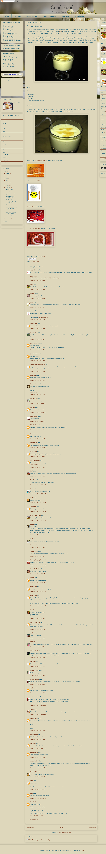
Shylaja (32, 688)
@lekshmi (33, 375)
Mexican (103, 129)
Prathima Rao (34, 610)
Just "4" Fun (39, 181)
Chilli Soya (5, 67)
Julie (31, 538)
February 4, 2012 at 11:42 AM (38, 606)
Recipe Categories (31, 16)
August (8, 173)
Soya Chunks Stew (7, 60)
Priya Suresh (33, 451)
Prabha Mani (33, 332)
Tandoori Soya (6, 56)
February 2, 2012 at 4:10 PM (37, 298)
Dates (4, 131)
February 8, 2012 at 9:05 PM (37, 777)
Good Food (62, 7)
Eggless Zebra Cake (7, 25)
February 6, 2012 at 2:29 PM (37, 666)
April (7, 183)
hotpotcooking (34, 734)
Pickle (102, 140)
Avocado (33, 261)
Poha (4, 152)
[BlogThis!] (30, 259)
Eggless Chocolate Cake (8, 37)
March (7, 185)
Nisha (31, 780)
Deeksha (32, 407)
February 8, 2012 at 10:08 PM (38, 798)
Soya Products (6, 155)
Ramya (32, 489)
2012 (5, 171)
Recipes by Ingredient (49, 16)
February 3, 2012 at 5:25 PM (37, 556)
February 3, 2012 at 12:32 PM (38, 520)
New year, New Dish (32, 207)
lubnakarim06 (34, 752)
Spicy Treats (33, 276)
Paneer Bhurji (9, 191)
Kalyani (32, 293)
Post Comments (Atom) (65, 832)
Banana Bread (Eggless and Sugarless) (12, 40)
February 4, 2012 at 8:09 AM (37, 583)
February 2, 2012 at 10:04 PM (38, 403)
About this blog (79, 16)
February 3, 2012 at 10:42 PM (38, 565)
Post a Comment (33, 820)
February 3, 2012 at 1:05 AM (37, 421)
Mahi (31, 498)
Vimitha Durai (34, 425)
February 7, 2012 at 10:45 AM (38, 705)
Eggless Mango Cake (8, 26)
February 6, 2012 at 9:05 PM (37, 693)
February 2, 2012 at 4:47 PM (37, 320)
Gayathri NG (33, 772)
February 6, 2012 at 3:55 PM (37, 675)
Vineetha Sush (34, 651)
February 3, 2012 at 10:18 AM (38, 494)
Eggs (4, 134)
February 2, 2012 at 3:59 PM (37, 289)
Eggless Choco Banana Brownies (10, 39)
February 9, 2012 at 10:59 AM (38, 807)
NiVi (31, 471)
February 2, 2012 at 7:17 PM (37, 371)
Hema (32, 284)
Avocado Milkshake (10, 215)
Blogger (82, 850)
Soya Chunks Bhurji (8, 63)
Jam (102, 124)
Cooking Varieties (15, 102)
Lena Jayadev (33, 443)
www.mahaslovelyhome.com (37, 364)
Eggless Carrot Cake (8, 29)
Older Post (92, 828)
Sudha (32, 524)
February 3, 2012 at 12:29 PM (38, 511)
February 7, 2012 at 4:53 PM (37, 739)
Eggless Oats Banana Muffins (10, 33)
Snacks (103, 150)
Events (103, 116)
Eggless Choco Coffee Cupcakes (10, 32)
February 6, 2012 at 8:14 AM (37, 658)
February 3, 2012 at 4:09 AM (37, 439)
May (7, 180)
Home (7, 16)
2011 (5, 221)
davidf (71, 850)
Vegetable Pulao (9, 189)
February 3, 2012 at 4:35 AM (37, 448)
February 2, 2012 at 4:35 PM (37, 307)
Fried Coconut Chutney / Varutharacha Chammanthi (11, 208)
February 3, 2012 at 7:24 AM (37, 467)
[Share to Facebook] (33, 259)
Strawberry (5, 160)
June (7, 178)
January (8, 218)
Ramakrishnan (34, 802)
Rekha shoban (34, 398)
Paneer (4, 149)
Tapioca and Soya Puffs (8, 65)
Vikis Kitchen (34, 642)
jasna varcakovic (34, 343)
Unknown (33, 434)
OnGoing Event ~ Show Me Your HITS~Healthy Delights (45, 278)
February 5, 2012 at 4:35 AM (37, 638)
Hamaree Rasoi (34, 384)
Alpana (32, 709)
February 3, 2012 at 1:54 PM (37, 535)
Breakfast (103, 98)
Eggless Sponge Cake (8, 36)
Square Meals (34, 416)
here (60, 31)
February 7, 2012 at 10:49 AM (38, 714)
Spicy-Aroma (33, 323)
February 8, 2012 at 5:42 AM (37, 768)
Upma (102, 158)
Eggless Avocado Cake (8, 28)
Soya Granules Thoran (8, 69)
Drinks (38, 261)
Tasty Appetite (34, 465)
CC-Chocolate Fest (43, 317)
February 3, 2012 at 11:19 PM (37, 574)
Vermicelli (5, 162)
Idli (102, 119)
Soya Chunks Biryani (8, 62)
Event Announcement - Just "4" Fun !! (11, 213)
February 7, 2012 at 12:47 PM (38, 731)
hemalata (32, 480)
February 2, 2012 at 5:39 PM (37, 328)
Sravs (31, 311)
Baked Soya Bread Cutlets (9, 66)
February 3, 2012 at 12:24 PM (38, 503)
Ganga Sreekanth (34, 569)
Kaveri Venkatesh (35, 622)
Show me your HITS (40, 160)
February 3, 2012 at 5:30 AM (37, 456)
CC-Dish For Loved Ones (33, 229)
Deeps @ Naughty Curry (36, 560)
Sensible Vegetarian (35, 515)
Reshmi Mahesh (34, 670)
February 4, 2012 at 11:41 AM (38, 591)
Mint (4, 141)
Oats (4, 147)
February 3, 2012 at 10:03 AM (38, 485)
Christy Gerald (34, 551)
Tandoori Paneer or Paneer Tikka (10, 197)
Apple (4, 118)
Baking (103, 95)
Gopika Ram (33, 586)
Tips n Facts (65, 16)
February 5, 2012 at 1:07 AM (37, 618)
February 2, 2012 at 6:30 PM (37, 339)
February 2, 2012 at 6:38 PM (37, 350)
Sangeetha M (33, 270)
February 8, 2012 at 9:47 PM (37, 789)
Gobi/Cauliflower (7, 136)
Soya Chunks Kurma (8, 59)
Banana (4, 123)
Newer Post (30, 828)
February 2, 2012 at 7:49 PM (37, 380)
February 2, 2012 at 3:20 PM (37, 280)
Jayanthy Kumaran (35, 460)
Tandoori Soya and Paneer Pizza (10, 58)
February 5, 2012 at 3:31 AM (37, 629)
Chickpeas (5, 126)
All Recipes (17, 16)
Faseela (32, 578)
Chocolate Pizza (9, 205)
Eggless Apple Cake (7, 30)
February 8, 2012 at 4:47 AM (37, 757)
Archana (32, 633)
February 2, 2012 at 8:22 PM (37, 394)
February (8, 187)
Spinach (5, 157)
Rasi (31, 302)
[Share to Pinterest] (35, 259)
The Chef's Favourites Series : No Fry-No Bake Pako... (11, 201)
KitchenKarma (34, 718)
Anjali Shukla (33, 761)
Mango (4, 139)
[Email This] (29, 259)
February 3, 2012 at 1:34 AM (37, 430)
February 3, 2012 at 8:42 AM (37, 476)
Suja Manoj (33, 506)
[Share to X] (32, 259)
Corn (4, 128)
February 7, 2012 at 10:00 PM (38, 748)
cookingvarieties (34, 679)
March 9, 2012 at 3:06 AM (37, 816)
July (7, 175)
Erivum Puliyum (34, 545)
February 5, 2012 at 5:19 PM (37, 647)
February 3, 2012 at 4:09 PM (37, 547)
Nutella (4, 144)
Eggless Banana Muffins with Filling (11, 35)
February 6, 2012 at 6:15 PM (37, 684)
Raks (31, 793)
